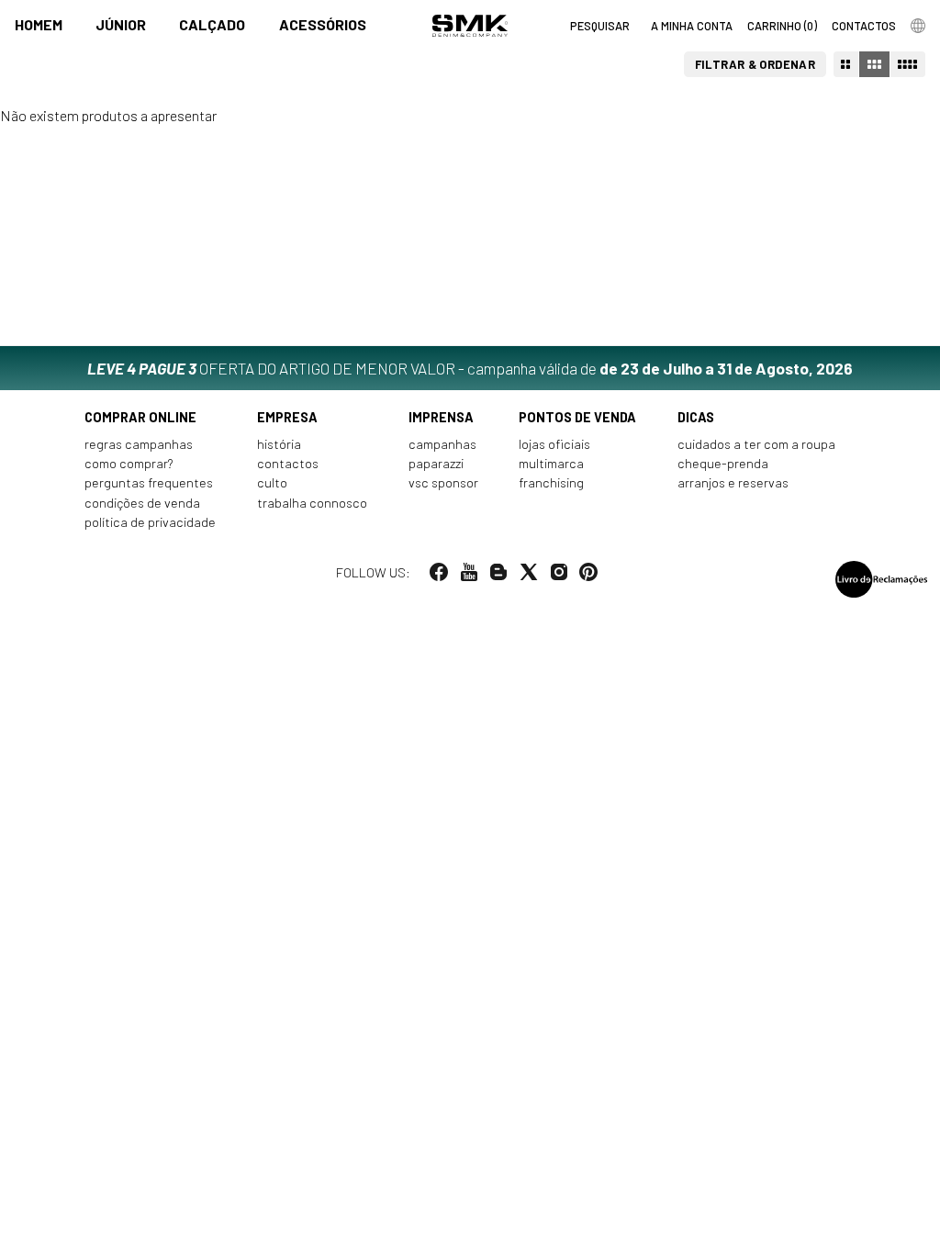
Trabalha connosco (312, 502)
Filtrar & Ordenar (755, 64)
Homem (38, 24)
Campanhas (442, 444)
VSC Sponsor (443, 482)
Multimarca (551, 463)
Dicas (695, 417)
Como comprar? (128, 463)
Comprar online (140, 417)
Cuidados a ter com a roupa (756, 444)
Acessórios (322, 24)
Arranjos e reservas (733, 482)
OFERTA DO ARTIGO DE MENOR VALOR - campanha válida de (470, 368)
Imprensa (441, 417)
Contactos (288, 463)
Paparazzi (436, 463)
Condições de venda (142, 502)
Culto (272, 482)
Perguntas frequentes (148, 482)
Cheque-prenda (722, 463)
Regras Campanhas (138, 444)
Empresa (287, 417)
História (279, 444)
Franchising (551, 482)
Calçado (212, 24)
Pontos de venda (577, 417)
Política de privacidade (150, 522)
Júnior (120, 24)
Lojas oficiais (554, 444)
